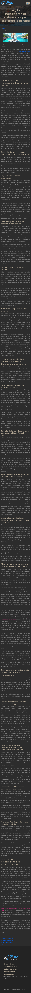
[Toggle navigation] (28, 3)
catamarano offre (24, 51)
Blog (4, 28)
